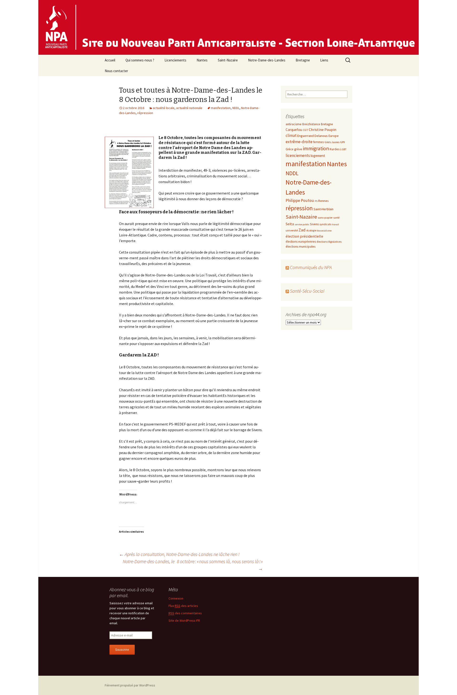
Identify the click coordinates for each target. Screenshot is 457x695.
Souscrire (122, 649)
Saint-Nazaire (228, 60)
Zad (302, 230)
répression (145, 113)
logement (318, 155)
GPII (342, 142)
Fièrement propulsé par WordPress (130, 685)
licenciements (298, 155)
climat (291, 135)
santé (336, 217)
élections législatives (329, 241)
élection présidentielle (304, 236)
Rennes (323, 201)
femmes (318, 142)
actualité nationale (189, 108)
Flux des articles (183, 606)
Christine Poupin (322, 129)
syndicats (325, 224)
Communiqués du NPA (311, 267)
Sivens (314, 224)
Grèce (289, 149)
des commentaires (185, 613)
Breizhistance (311, 124)
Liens (324, 60)
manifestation (221, 108)
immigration (316, 148)
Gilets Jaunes (331, 142)
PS (316, 201)
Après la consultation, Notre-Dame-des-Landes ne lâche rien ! (179, 554)
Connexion (176, 598)
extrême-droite (299, 141)
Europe (333, 136)
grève (298, 149)
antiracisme (294, 124)
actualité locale (163, 108)
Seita (290, 223)
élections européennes (301, 242)
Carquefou (294, 129)
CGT (305, 130)
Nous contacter (116, 71)
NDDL (235, 108)
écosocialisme (324, 230)
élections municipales (300, 246)
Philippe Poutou (300, 200)
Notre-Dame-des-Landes (266, 60)
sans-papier (325, 217)
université (292, 230)
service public (302, 224)
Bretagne (303, 60)
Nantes (202, 60)
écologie (311, 230)
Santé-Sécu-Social (307, 291)
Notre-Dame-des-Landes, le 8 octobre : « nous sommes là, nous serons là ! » (193, 564)
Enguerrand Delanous (312, 136)
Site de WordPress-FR (184, 620)
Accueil (110, 60)
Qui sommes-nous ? (139, 60)
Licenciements (175, 60)
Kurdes (334, 149)
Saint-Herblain (323, 209)
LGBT (343, 149)
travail (335, 224)
